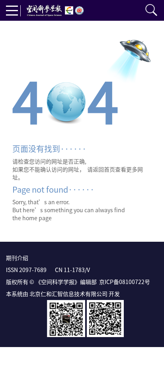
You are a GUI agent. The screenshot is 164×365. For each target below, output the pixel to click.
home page (37, 218)
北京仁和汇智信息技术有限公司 (68, 294)
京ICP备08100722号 (124, 282)
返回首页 (104, 169)
